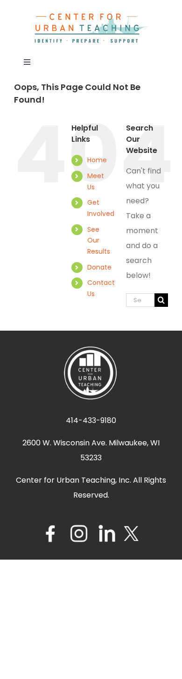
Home (97, 160)
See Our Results (98, 240)
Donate (99, 267)
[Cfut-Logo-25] (91, 16)
